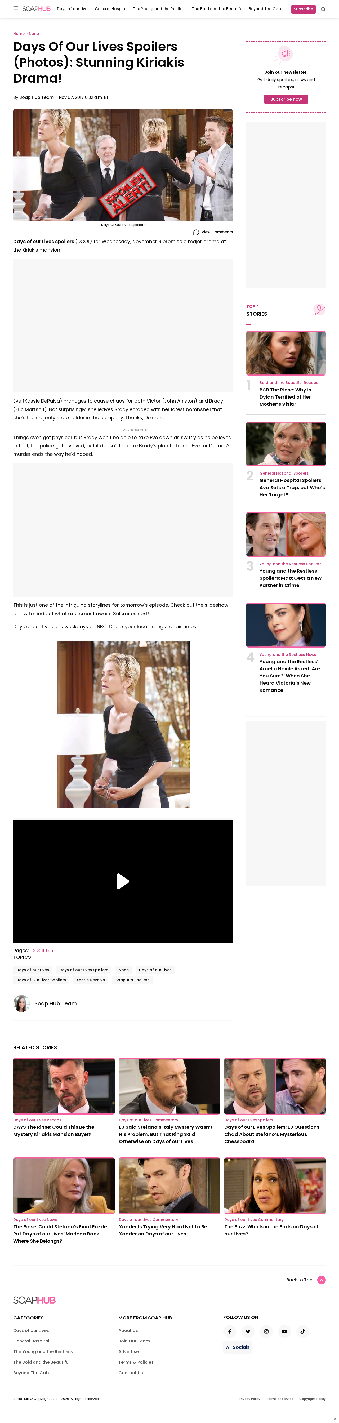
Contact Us (130, 1373)
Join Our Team (134, 1341)
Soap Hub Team (36, 97)
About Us (128, 1330)
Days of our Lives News (35, 1219)
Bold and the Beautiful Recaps (289, 382)
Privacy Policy (249, 1399)
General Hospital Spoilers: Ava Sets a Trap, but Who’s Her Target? (292, 487)
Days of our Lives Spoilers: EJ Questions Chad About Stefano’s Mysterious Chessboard (271, 1134)
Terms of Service (279, 1399)
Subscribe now (286, 99)
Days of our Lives (73, 8)
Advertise (128, 1352)
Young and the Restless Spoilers (291, 563)
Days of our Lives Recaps (37, 1120)
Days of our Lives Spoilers (83, 970)
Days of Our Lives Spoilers (41, 980)
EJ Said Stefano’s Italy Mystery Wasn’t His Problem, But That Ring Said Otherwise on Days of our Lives (166, 1134)
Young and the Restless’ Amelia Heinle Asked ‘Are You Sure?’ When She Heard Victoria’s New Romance (290, 675)
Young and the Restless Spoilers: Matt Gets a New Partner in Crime (291, 578)
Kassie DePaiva (90, 980)
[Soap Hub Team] (23, 1003)
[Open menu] (15, 9)
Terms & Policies (136, 1362)
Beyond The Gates (266, 8)
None (124, 970)
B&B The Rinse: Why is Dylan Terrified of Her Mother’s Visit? (285, 396)
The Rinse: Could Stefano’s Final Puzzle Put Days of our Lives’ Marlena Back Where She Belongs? (60, 1233)
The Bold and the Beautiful (217, 8)
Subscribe (303, 9)
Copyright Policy (312, 1399)
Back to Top (300, 1280)
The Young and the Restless (160, 8)
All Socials (238, 1347)
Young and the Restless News (288, 654)
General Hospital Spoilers (284, 473)
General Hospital (111, 8)
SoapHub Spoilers (132, 980)
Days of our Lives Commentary (148, 1120)
